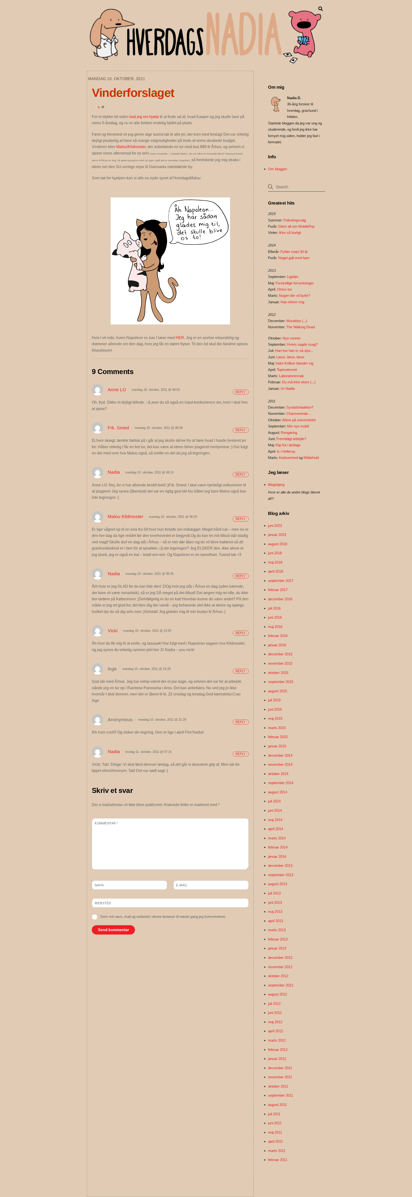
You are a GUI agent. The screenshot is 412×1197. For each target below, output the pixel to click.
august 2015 (277, 691)
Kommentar (106, 823)
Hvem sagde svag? (302, 344)
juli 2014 (274, 801)
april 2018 (275, 571)
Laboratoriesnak (291, 376)
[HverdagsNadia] (204, 61)
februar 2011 (277, 1160)
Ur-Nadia (288, 388)
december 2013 (280, 865)
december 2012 (280, 958)
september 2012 (280, 985)
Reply (241, 392)
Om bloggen (277, 169)
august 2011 (277, 1105)
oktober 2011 (278, 1086)
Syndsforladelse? (299, 407)
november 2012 (280, 967)
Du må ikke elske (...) (298, 382)
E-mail (181, 885)
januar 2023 (277, 535)
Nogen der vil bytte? (294, 295)
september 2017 (280, 581)
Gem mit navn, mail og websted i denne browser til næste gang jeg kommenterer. (163, 916)
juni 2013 (275, 902)
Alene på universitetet (299, 420)
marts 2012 (277, 1040)
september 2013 (280, 875)
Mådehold (311, 458)
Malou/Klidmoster (131, 147)
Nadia (114, 472)
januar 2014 (277, 856)
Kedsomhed (288, 458)
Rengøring (289, 433)
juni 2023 (275, 526)
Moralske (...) (296, 321)
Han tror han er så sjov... (294, 351)
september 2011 (280, 1095)
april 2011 (275, 1141)
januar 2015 (277, 746)
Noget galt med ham (294, 258)
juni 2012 (275, 1013)
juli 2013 (274, 893)
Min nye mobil (298, 426)
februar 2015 (278, 737)
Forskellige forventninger (295, 283)
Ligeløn (292, 277)
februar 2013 (278, 939)
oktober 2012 (278, 976)
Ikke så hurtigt (290, 233)
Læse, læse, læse (290, 357)
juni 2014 (275, 810)
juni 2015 (275, 709)
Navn (99, 885)
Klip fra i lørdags (288, 445)
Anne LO (117, 389)
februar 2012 (278, 1050)
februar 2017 (278, 590)
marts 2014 (277, 838)
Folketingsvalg (294, 220)
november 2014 (280, 764)
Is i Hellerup (286, 451)
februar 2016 (278, 636)
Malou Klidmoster (125, 516)
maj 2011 (275, 1132)
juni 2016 (275, 617)
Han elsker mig (292, 302)
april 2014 (275, 829)
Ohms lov (284, 289)
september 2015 (280, 682)
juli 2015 (274, 700)
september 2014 (280, 783)
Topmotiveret (287, 370)
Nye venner (292, 338)
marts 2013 (277, 930)
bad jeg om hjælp (144, 117)
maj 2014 (275, 820)
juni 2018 (275, 553)
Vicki (113, 630)
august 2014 (277, 792)
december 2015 (280, 654)
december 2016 (280, 599)
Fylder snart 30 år (294, 252)
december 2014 (280, 755)
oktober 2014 (278, 774)
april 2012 (275, 1031)
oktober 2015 (278, 673)
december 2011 (280, 1068)
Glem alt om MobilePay (296, 226)
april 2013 (275, 921)
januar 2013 (277, 948)
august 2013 (277, 884)
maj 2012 (275, 1022)
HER (180, 338)
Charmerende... (298, 413)
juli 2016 (274, 608)
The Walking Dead (300, 327)
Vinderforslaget (133, 92)
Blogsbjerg (276, 485)
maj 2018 (275, 562)
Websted (103, 903)
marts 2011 (276, 1151)
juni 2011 (275, 1123)
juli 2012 (274, 1004)
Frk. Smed (118, 427)
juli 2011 (274, 1114)
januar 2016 (277, 645)
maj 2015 (275, 718)
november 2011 (280, 1077)
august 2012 (277, 994)
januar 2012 (277, 1059)
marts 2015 (277, 728)
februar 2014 (278, 847)
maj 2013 (275, 911)
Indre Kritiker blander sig (294, 363)
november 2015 (280, 663)
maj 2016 (275, 627)
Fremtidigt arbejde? (291, 439)
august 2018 (277, 544)
